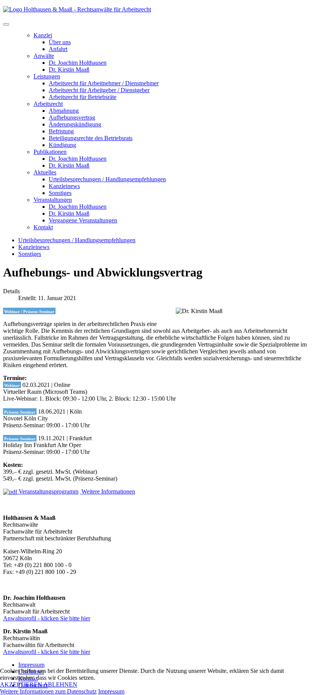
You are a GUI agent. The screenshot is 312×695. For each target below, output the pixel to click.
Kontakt (43, 227)
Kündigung (62, 145)
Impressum (31, 664)
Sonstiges (60, 193)
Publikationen (50, 152)
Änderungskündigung (75, 124)
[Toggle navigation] (6, 24)
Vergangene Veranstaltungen (83, 220)
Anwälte (43, 56)
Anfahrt (58, 49)
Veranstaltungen (52, 200)
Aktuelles (44, 172)
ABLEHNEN (60, 684)
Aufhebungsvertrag (72, 117)
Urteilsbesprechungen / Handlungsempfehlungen (107, 179)
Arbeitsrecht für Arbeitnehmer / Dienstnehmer (104, 83)
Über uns (60, 42)
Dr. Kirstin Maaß (69, 69)
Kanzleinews (64, 186)
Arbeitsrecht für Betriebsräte (82, 97)
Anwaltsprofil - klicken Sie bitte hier (46, 618)
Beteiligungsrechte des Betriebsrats (90, 138)
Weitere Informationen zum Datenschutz (48, 691)
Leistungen (46, 76)
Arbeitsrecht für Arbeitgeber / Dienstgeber (99, 90)
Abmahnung (64, 110)
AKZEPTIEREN (21, 684)
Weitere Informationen (107, 491)
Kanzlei (42, 35)
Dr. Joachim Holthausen (78, 62)
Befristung (61, 131)
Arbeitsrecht (48, 104)
